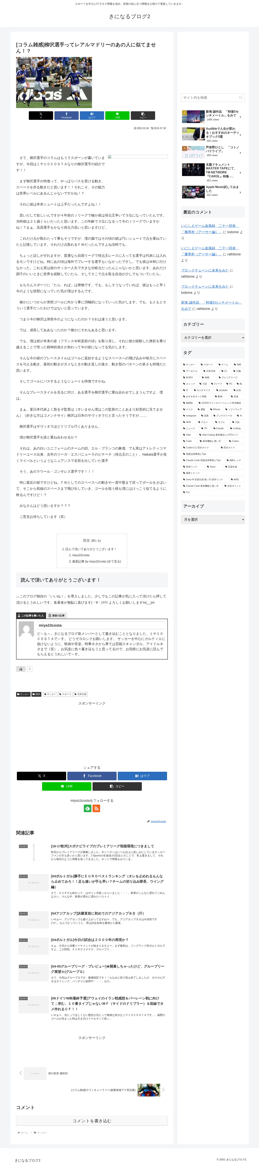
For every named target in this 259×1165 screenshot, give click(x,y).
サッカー (24, 694)
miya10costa (80, 555)
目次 (86, 540)
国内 (38, 694)
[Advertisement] (92, 141)
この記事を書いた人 (32, 615)
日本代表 (81, 694)
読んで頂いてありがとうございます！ (91, 549)
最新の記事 (58, 615)
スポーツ (66, 694)
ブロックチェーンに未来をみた (205, 270)
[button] (143, 115)
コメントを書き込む (92, 1120)
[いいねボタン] (21, 669)
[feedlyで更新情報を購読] (87, 808)
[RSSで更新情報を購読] (96, 808)
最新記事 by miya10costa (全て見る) (96, 561)
